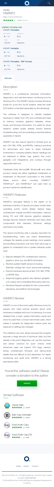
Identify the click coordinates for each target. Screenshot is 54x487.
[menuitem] (18, 466)
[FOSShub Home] (27, 3)
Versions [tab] (8, 78)
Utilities (6, 10)
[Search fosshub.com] (49, 3)
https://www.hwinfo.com (12, 17)
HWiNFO (11, 30)
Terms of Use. (30, 478)
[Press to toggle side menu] (6, 3)
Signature (20, 43)
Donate (27, 383)
